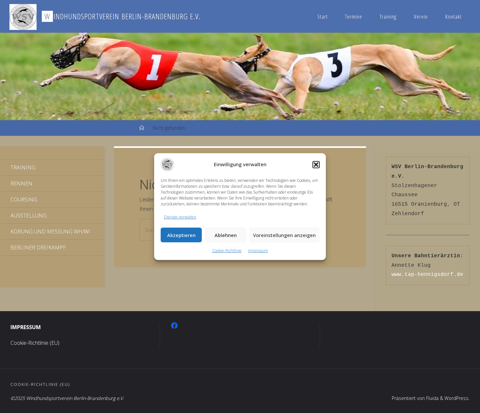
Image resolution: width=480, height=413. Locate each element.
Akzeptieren (181, 235)
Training (388, 16)
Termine (353, 16)
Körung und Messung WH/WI (50, 231)
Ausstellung (28, 215)
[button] (316, 164)
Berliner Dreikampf (38, 247)
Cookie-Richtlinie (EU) (34, 342)
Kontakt (453, 16)
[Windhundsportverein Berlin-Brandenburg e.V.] (23, 16)
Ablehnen (226, 235)
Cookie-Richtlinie (227, 251)
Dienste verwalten (180, 217)
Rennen (21, 183)
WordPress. (457, 398)
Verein (421, 16)
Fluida (432, 398)
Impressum (258, 251)
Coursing (23, 199)
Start (322, 16)
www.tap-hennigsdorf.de (427, 275)
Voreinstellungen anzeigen (284, 235)
